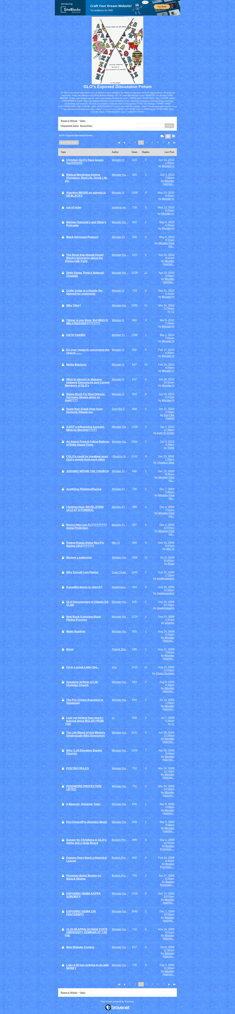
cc (173, 724)
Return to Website (69, 120)
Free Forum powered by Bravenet (118, 1001)
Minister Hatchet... (168, 263)
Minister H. (167, 213)
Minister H (168, 166)
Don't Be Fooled (169, 417)
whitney (169, 622)
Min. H (170, 548)
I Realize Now (165, 462)
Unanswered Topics (70, 125)
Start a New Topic (69, 142)
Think (170, 447)
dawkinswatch (165, 578)
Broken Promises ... (167, 848)
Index (83, 120)
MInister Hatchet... (168, 183)
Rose (171, 563)
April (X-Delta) (165, 433)
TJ (172, 311)
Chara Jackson (165, 673)
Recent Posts (86, 125)
